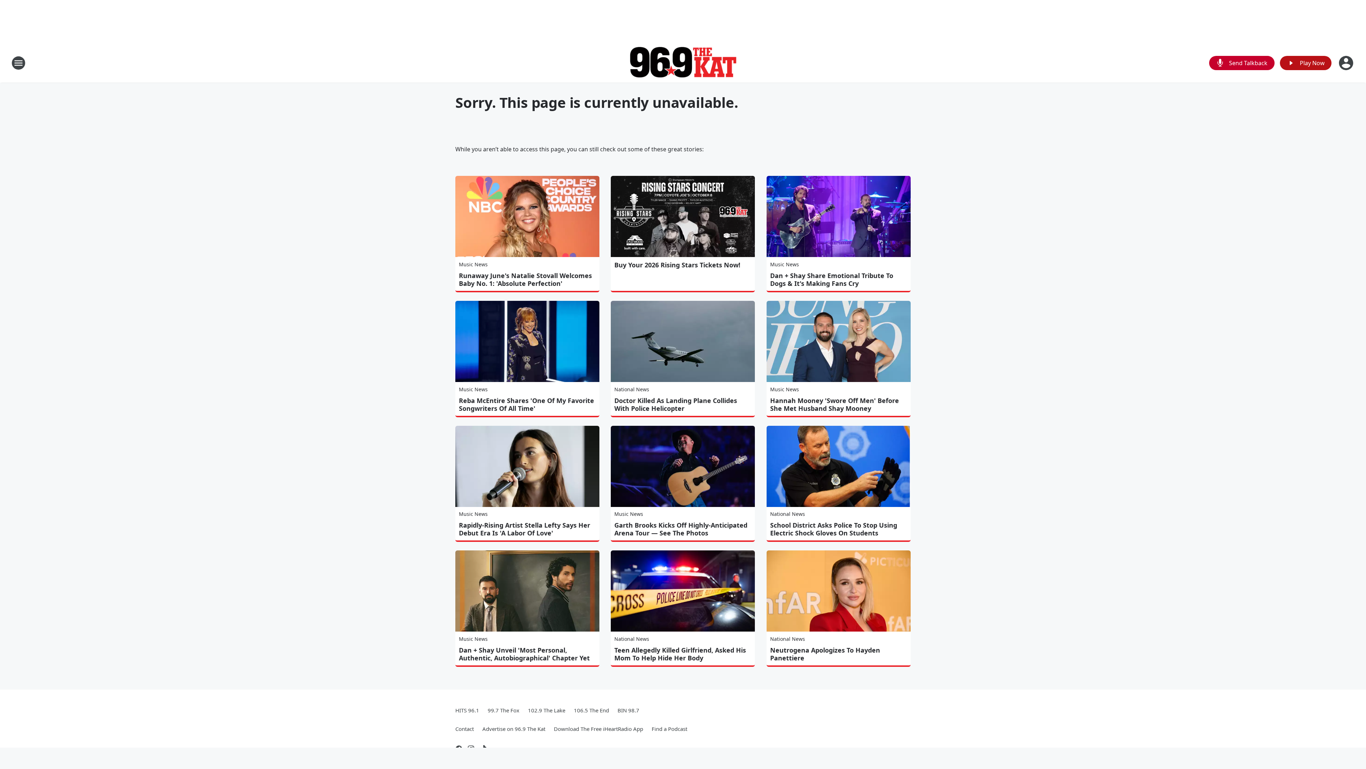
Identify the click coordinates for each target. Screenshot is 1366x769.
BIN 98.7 (628, 710)
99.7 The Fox (503, 710)
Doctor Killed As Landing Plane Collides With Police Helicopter (675, 404)
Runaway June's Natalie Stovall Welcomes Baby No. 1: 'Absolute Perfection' (525, 279)
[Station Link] (683, 63)
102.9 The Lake (546, 710)
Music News (473, 264)
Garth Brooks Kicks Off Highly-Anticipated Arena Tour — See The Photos (680, 529)
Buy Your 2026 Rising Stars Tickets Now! (677, 265)
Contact (464, 728)
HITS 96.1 (467, 710)
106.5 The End (591, 710)
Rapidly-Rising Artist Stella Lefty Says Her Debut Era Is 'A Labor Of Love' (524, 529)
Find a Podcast (669, 728)
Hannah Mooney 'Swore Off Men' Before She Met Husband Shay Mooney (834, 404)
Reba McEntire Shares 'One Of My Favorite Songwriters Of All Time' (526, 404)
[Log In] (1347, 63)
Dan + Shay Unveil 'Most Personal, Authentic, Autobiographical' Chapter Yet (524, 654)
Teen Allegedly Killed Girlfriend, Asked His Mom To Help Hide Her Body (680, 654)
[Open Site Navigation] (18, 63)
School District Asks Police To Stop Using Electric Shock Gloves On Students (833, 529)
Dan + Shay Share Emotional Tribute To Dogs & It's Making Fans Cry (831, 279)
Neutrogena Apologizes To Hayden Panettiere (825, 654)
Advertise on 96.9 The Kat (513, 728)
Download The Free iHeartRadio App (598, 728)
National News (631, 389)
